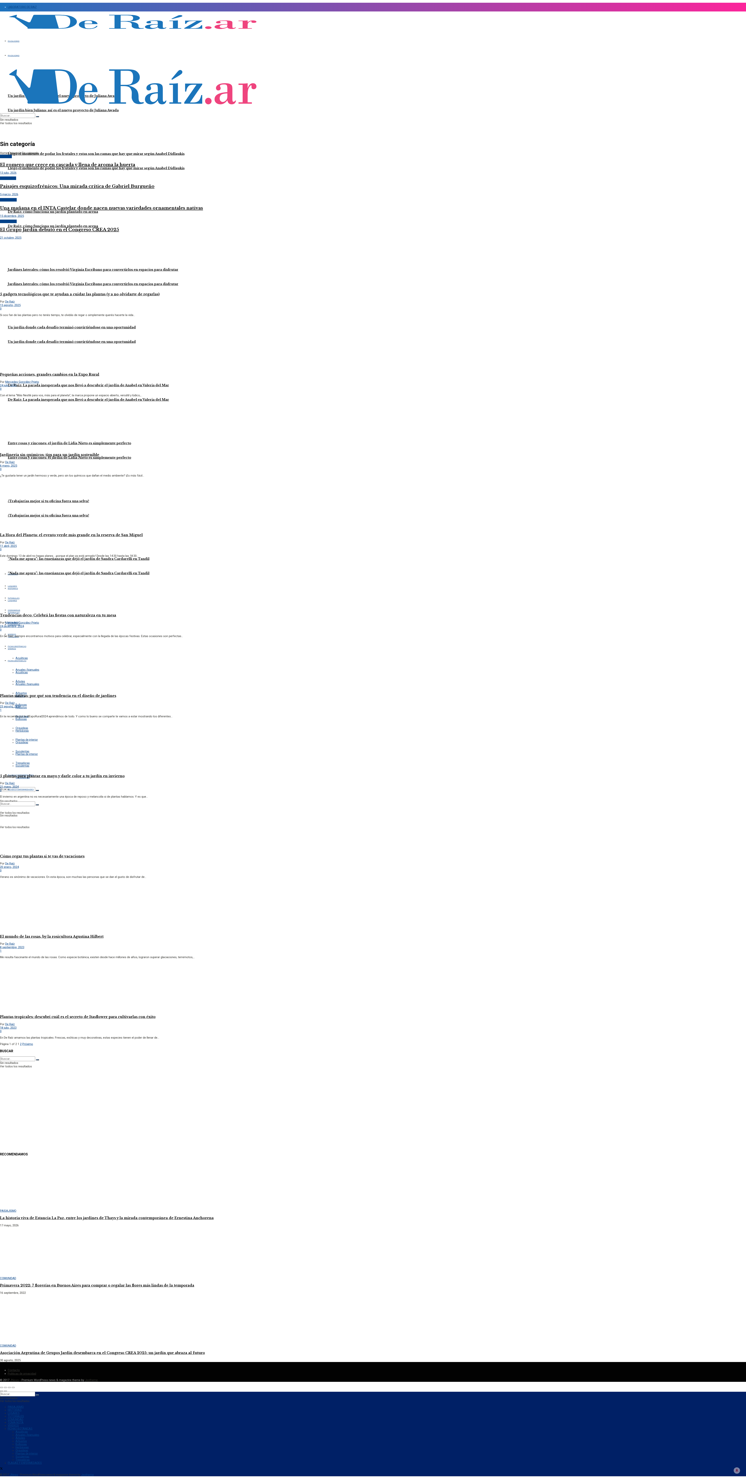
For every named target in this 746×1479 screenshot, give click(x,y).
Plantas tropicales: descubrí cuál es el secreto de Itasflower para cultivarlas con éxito (78, 1017)
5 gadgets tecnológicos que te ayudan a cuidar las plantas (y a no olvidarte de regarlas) (79, 294)
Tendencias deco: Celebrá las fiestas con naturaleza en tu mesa (58, 615)
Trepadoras (23, 1459)
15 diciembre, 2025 (12, 216)
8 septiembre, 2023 (12, 947)
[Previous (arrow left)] (1, 1391)
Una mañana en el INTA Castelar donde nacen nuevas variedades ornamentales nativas (101, 208)
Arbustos (21, 707)
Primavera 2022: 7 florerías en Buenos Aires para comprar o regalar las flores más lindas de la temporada (97, 1285)
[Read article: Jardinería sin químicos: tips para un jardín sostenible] (373, 424)
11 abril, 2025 (8, 546)
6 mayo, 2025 (8, 465)
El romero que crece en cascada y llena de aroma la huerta (67, 164)
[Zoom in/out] (13, 1387)
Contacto (14, 1370)
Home (4, 153)
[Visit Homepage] (133, 31)
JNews (14, 1380)
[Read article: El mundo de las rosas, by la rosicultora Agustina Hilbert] (373, 906)
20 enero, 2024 (9, 867)
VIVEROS (13, 1425)
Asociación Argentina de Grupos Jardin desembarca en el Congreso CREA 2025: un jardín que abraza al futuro (102, 1353)
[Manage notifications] (737, 1470)
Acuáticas (22, 1431)
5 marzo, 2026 (9, 194)
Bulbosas (21, 719)
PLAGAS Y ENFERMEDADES (21, 789)
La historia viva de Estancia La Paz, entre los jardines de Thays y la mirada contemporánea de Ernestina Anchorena (107, 1218)
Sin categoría (30, 153)
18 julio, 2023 (8, 1027)
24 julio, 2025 (8, 385)
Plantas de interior (27, 1453)
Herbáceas (22, 1447)
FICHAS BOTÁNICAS (20, 1428)
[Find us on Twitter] (1, 1468)
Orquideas (22, 1450)
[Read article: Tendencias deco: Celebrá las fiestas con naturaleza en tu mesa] (373, 585)
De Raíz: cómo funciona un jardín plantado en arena (53, 226)
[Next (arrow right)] (5, 1391)
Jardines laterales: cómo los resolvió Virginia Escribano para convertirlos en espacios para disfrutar (93, 270)
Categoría (15, 153)
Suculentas (22, 1456)
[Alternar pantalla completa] (9, 1387)
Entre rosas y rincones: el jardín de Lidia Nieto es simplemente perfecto (69, 457)
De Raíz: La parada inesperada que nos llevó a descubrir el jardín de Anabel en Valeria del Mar (88, 385)
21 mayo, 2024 (9, 786)
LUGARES (14, 1413)
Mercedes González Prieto (22, 382)
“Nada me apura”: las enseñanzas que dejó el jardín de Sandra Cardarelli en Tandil (78, 559)
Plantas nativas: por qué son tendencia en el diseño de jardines (58, 696)
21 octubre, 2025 (10, 237)
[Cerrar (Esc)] (1, 1387)
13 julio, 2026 (8, 173)
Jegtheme (91, 1380)
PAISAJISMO (13, 41)
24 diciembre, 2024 (12, 626)
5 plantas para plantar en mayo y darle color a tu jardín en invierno (62, 776)
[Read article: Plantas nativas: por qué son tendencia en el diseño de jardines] (373, 665)
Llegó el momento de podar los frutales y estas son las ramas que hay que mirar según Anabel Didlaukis (96, 154)
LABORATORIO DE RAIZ (22, 7)
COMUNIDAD (8, 178)
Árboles (20, 1438)
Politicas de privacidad (22, 1373)
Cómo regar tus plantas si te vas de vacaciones (42, 856)
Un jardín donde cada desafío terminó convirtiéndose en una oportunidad (72, 342)
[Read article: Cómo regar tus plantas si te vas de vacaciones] (373, 826)
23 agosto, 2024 (10, 706)
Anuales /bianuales (27, 1434)
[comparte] (5, 1387)
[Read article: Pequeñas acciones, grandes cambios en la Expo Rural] (373, 344)
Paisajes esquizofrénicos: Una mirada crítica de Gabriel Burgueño (77, 186)
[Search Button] (37, 790)
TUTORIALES (13, 612)
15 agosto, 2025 (10, 305)
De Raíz (10, 301)
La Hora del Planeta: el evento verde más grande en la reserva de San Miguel (71, 535)
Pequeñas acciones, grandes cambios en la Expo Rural (49, 374)
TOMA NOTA (16, 1422)
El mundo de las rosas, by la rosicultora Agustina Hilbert (52, 936)
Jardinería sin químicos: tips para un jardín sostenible (49, 455)
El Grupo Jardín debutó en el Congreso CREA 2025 (59, 229)
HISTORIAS (15, 1410)
